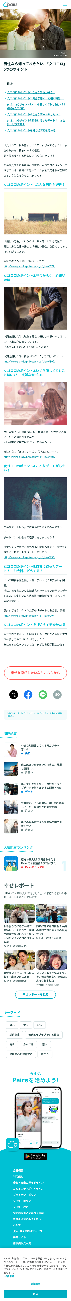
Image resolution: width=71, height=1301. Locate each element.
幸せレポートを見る (35, 994)
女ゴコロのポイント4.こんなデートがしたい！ (33, 114)
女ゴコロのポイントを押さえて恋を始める (31, 130)
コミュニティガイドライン (28, 1188)
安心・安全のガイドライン (28, 1182)
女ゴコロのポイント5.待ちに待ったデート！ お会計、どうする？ (36, 122)
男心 (12, 1025)
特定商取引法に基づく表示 (28, 1213)
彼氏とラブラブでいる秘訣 (43, 1034)
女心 (25, 1025)
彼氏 (39, 1025)
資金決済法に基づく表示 (27, 1219)
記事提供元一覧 (22, 1243)
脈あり (45, 1054)
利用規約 (18, 1176)
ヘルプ (17, 1225)
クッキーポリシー (23, 1200)
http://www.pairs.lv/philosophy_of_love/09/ (29, 615)
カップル (28, 1044)
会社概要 (18, 1170)
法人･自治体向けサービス (27, 1231)
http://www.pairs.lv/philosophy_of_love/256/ (29, 557)
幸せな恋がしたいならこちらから (35, 673)
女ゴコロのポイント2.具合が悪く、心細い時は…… (35, 98)
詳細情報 (9, 1276)
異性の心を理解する (20, 1054)
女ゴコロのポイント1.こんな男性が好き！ (31, 92)
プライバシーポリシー (26, 1194)
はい (35, 1294)
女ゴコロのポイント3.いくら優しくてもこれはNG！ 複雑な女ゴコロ (37, 106)
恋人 (44, 1044)
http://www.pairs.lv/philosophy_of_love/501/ (29, 456)
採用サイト (19, 1237)
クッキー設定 (20, 1206)
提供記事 (14, 1034)
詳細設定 (35, 1283)
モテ (12, 1044)
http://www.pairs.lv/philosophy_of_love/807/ (29, 361)
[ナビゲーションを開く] (63, 4)
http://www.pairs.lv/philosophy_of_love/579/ (29, 266)
